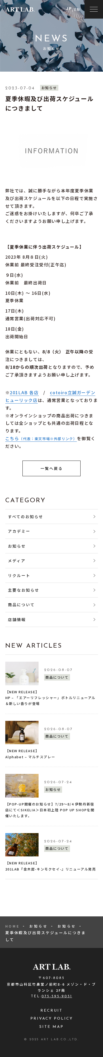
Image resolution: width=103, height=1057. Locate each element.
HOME (12, 926)
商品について (21, 604)
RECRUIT (51, 1011)
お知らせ (17, 546)
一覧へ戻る (51, 468)
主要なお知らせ (23, 590)
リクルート (19, 575)
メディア (17, 560)
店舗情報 (17, 619)
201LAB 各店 (24, 392)
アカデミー (19, 531)
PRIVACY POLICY (51, 1019)
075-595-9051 (56, 996)
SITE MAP (51, 1027)
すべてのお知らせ (25, 516)
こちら (41, 438)
